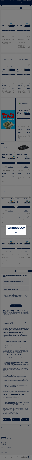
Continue (16, 232)
